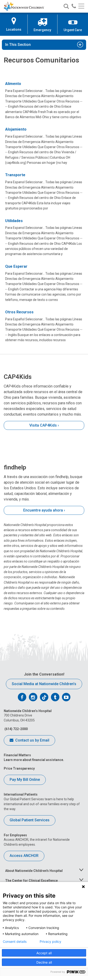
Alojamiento (16, 129)
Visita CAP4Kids (43, 425)
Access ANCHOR (24, 855)
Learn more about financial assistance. (34, 760)
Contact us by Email (31, 740)
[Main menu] (81, 6)
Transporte (15, 175)
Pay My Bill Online (25, 779)
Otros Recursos (19, 312)
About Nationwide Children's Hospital (34, 871)
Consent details (15, 941)
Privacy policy (50, 941)
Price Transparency (19, 768)
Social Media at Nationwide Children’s (44, 684)
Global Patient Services (30, 820)
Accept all (44, 953)
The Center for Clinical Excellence (31, 880)
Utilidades (14, 221)
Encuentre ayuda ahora (43, 510)
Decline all (44, 962)
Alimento (13, 83)
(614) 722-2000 (16, 729)
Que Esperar (16, 266)
